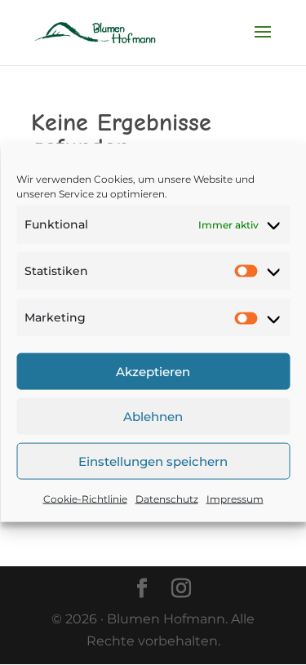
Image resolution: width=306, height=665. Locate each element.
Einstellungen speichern (153, 460)
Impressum (235, 499)
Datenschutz (166, 499)
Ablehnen (153, 415)
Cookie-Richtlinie (85, 499)
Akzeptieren (153, 371)
